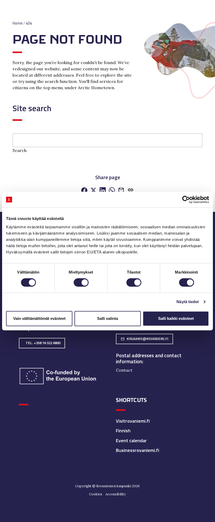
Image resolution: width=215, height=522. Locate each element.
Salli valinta (107, 318)
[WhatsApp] (112, 191)
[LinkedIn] (103, 191)
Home (18, 23)
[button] (130, 191)
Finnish (123, 430)
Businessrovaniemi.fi (137, 450)
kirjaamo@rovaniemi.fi (144, 338)
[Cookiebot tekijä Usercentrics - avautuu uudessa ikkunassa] (186, 199)
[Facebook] (84, 191)
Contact (124, 370)
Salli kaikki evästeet (176, 318)
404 (29, 23)
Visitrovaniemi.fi (133, 420)
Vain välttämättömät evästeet (39, 318)
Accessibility (115, 494)
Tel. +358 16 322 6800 (43, 342)
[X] (93, 191)
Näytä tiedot (187, 301)
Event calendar (131, 440)
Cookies (95, 494)
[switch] (81, 282)
